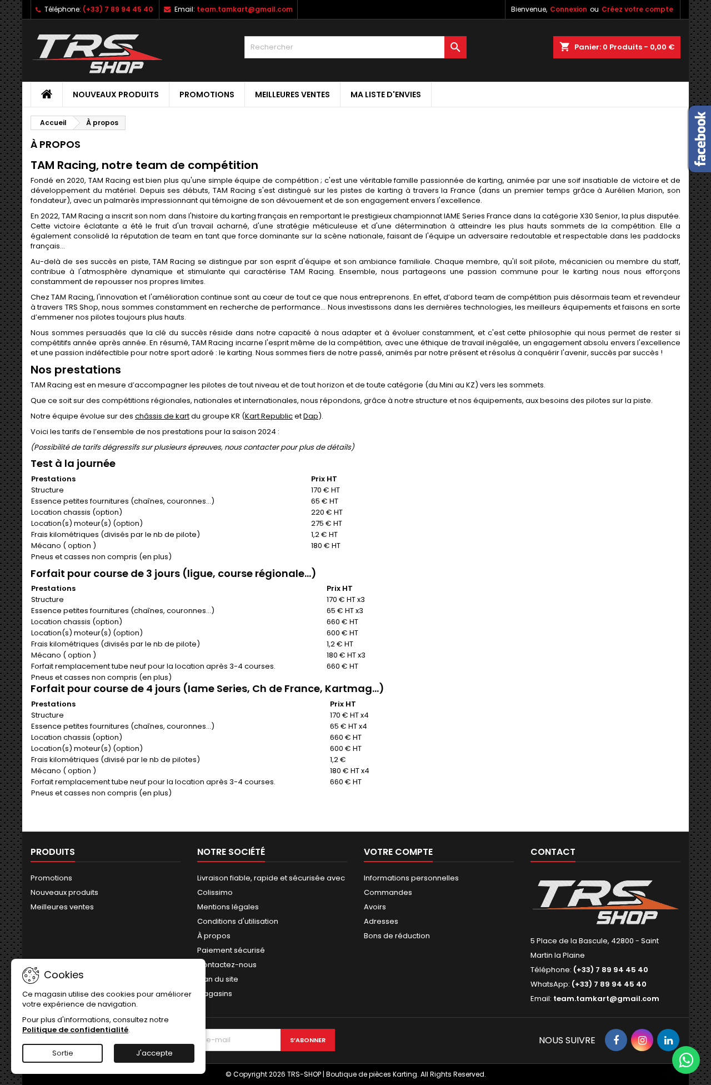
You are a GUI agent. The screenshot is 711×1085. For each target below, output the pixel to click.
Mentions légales (228, 907)
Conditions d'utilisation (237, 921)
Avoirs (375, 907)
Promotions (206, 94)
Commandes (388, 892)
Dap (310, 416)
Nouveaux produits (116, 94)
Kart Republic (269, 416)
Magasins (214, 993)
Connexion (568, 9)
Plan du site (217, 979)
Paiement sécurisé (231, 950)
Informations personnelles (411, 878)
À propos (214, 935)
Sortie (62, 1053)
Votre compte (398, 851)
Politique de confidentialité (75, 1029)
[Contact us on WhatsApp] (686, 1060)
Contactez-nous (227, 964)
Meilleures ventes (292, 94)
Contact (552, 851)
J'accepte (154, 1053)
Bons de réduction (397, 935)
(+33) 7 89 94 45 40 (118, 9)
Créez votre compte (637, 9)
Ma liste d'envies (386, 94)
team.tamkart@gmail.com (245, 9)
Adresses (381, 921)
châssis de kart (162, 416)
